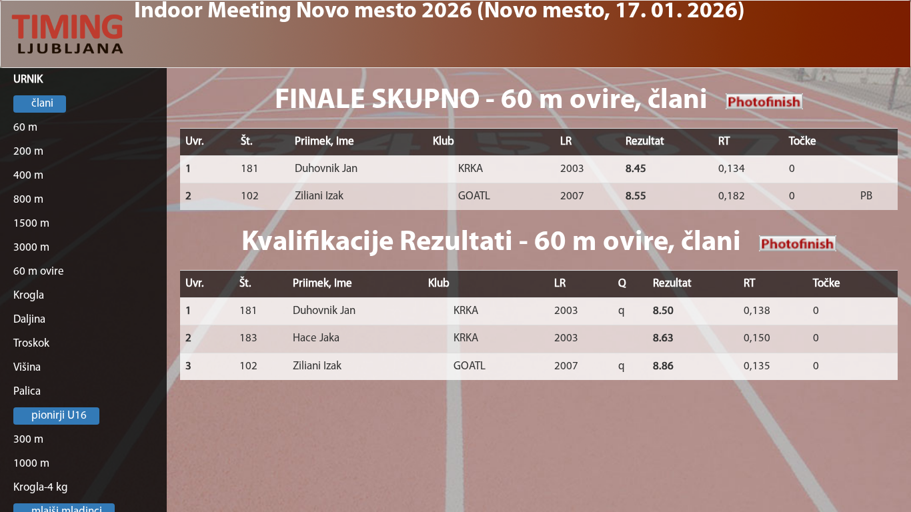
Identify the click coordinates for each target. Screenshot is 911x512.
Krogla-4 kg (40, 487)
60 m (25, 127)
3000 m (31, 247)
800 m (28, 199)
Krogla (28, 295)
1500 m (31, 223)
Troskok (31, 343)
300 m (28, 439)
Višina (27, 367)
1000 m (31, 463)
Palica (27, 391)
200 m (28, 151)
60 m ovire (38, 271)
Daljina (29, 319)
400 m (28, 175)
